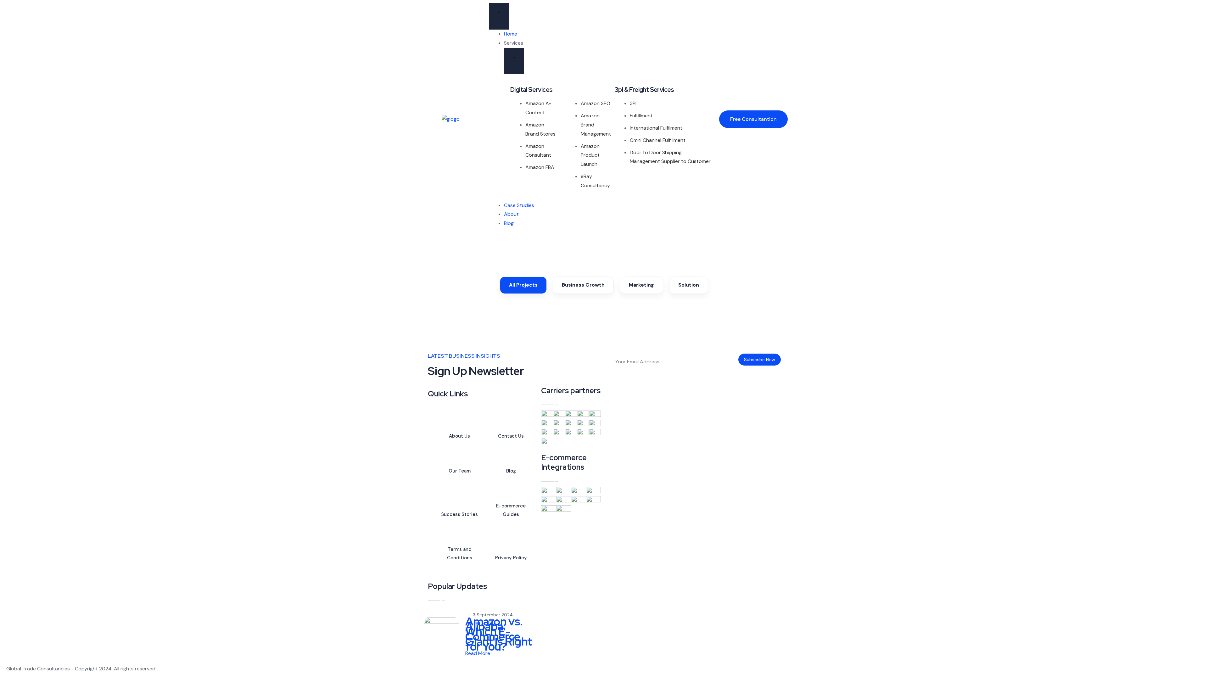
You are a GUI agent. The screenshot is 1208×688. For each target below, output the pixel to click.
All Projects (523, 285)
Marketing (641, 285)
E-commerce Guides (511, 510)
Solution (688, 285)
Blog (511, 471)
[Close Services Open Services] (514, 61)
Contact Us (511, 436)
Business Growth (583, 285)
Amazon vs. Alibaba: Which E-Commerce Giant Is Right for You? (498, 634)
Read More (478, 653)
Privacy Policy (511, 558)
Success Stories (459, 514)
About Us (459, 436)
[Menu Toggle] (499, 16)
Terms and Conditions (459, 553)
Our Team (460, 471)
